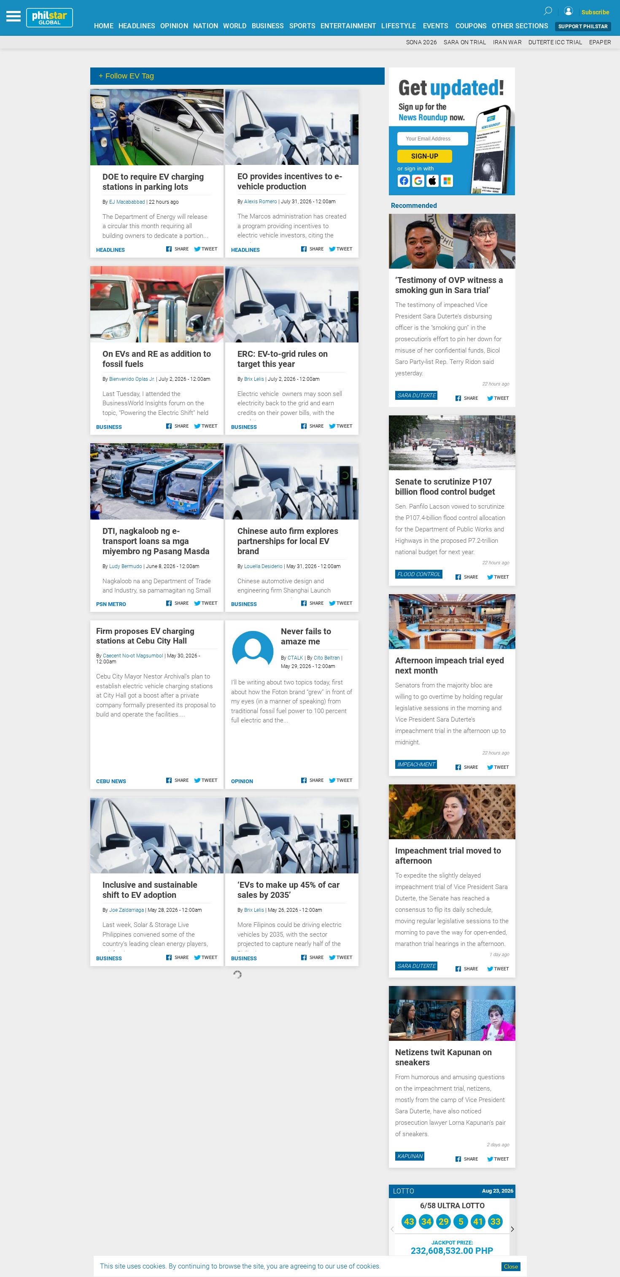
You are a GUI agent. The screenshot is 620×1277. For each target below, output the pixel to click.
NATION (205, 26)
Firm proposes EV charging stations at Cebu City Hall (145, 636)
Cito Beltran (327, 658)
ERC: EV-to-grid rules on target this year (282, 359)
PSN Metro (111, 604)
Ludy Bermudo (125, 566)
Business (109, 427)
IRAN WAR (507, 42)
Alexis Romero (260, 202)
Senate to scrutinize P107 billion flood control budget (445, 487)
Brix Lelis (254, 379)
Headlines (110, 250)
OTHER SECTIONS (520, 26)
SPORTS (302, 26)
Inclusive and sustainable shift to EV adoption (149, 890)
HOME (103, 26)
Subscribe (595, 12)
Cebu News (111, 781)
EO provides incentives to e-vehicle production (289, 181)
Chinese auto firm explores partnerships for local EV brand (287, 541)
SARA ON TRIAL (465, 42)
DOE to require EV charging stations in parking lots (153, 182)
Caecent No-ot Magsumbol (133, 656)
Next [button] (512, 1228)
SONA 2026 (421, 42)
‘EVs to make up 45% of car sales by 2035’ (288, 890)
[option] (452, 1228)
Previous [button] (392, 1228)
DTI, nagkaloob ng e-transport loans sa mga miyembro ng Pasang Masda (156, 541)
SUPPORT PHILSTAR (583, 27)
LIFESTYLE (398, 26)
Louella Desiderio (263, 566)
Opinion (242, 781)
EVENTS (436, 26)
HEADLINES (137, 26)
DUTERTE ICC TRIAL (555, 42)
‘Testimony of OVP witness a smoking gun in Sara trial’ (449, 285)
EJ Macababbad (127, 202)
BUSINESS (268, 26)
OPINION (174, 26)
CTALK (295, 658)
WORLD (234, 26)
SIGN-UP (424, 156)
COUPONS (471, 26)
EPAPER (600, 42)
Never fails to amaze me (306, 636)
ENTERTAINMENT (348, 26)
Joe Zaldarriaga (126, 910)
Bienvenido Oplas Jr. (132, 379)
